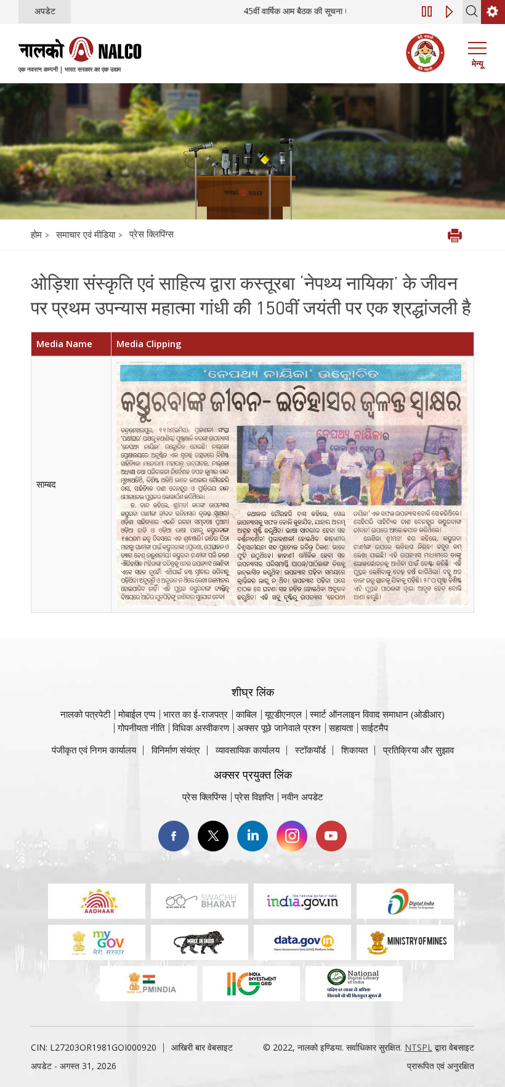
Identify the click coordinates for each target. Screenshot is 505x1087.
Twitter (213, 836)
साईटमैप (374, 727)
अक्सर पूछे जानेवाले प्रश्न (279, 727)
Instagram (292, 836)
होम (36, 234)
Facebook (173, 836)
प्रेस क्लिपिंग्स (151, 234)
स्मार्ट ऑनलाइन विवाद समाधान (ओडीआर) (377, 714)
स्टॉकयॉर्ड (310, 750)
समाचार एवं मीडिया (87, 234)
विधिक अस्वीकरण (200, 727)
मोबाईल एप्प (136, 714)
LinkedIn (252, 836)
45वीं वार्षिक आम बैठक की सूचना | (318, 11)
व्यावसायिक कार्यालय (248, 750)
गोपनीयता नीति (141, 727)
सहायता (341, 727)
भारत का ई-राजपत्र (195, 714)
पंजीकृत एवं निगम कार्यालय (94, 750)
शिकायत (354, 750)
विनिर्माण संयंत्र (176, 750)
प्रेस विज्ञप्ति (254, 796)
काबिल (246, 714)
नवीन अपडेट (302, 796)
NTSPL (418, 1047)
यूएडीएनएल (283, 714)
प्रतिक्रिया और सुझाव (418, 750)
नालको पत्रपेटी (85, 714)
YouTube (331, 836)
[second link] (493, 12)
